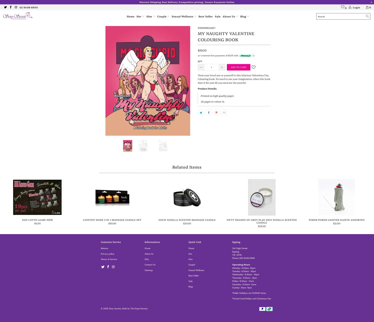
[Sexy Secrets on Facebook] (10, 7)
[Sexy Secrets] (31, 16)
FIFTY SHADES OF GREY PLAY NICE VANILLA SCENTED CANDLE (261, 197)
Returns (104, 248)
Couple (162, 16)
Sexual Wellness (183, 16)
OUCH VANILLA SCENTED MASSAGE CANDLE (187, 197)
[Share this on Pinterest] (216, 112)
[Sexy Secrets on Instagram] (15, 7)
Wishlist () (343, 8)
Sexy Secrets (115, 308)
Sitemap (149, 270)
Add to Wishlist (254, 67)
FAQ (147, 259)
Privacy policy (107, 253)
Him (150, 16)
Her (139, 16)
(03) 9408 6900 (247, 257)
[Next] (190, 81)
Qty (200, 61)
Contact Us (150, 264)
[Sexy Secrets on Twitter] (5, 7)
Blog (243, 16)
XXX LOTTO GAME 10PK (37, 197)
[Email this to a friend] (224, 112)
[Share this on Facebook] (209, 112)
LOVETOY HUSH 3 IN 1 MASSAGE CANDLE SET (112, 197)
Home (131, 16)
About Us (229, 16)
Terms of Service (109, 259)
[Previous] (106, 81)
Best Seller (206, 16)
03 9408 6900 (29, 7)
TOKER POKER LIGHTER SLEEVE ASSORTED (336, 197)
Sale (218, 16)
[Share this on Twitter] (201, 112)
